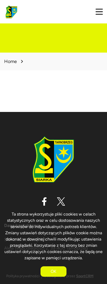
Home (10, 61)
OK (53, 271)
